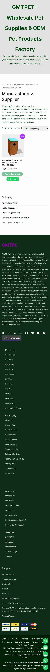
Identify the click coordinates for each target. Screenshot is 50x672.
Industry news (10, 444)
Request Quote (8, 574)
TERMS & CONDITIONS (14, 459)
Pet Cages (9, 398)
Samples (8, 556)
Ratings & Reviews (12, 454)
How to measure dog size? (15, 520)
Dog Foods (9, 364)
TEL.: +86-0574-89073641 (13, 603)
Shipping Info (7, 584)
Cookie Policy (10, 469)
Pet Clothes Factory (26, 645)
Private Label (10, 547)
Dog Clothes (10, 355)
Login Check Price (9, 168)
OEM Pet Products (9, 85)
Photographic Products (11, 223)
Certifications (10, 435)
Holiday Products (8, 208)
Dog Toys (9, 360)
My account (10, 496)
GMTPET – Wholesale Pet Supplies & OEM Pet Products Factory (25, 28)
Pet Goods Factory (39, 642)
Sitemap (5, 639)
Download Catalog (9, 579)
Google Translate (13, 338)
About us (8, 420)
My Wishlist (9, 501)
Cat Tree (8, 379)
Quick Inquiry (12, 179)
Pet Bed (8, 393)
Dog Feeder (9, 374)
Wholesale (9, 542)
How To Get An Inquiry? (14, 525)
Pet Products (7, 203)
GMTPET (15, 639)
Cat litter (8, 389)
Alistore (25, 639)
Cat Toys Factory (22, 642)
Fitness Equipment (9, 213)
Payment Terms (8, 616)
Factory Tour (10, 425)
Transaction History (13, 449)
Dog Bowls (9, 369)
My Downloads (11, 515)
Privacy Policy (10, 464)
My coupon (9, 510)
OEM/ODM (9, 537)
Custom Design (11, 551)
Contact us (9, 473)
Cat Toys (8, 384)
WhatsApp (6, 593)
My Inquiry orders (12, 505)
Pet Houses (9, 403)
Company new (11, 439)
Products (20, 85)
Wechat (5, 589)
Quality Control (11, 430)
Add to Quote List (12, 174)
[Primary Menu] (25, 69)
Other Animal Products (14, 408)
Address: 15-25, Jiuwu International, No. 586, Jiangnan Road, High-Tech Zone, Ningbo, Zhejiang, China (24, 609)
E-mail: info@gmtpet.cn (11, 598)
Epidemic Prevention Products (14, 218)
